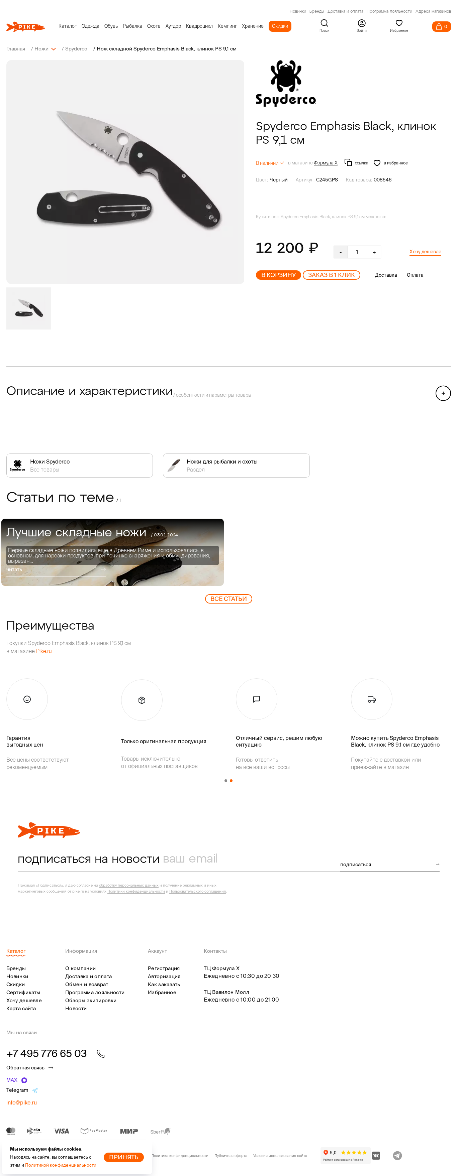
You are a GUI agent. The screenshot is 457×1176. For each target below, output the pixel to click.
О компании (80, 968)
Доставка (386, 275)
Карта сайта (21, 1008)
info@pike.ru (21, 1102)
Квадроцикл (199, 26)
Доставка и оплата (345, 12)
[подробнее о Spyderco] (286, 83)
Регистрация (164, 968)
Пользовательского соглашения (197, 891)
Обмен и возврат (86, 984)
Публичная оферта (230, 1156)
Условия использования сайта (280, 1156)
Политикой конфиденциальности (60, 1165)
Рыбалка (132, 26)
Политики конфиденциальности (136, 891)
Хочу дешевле (425, 251)
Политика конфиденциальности (179, 1156)
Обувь (111, 26)
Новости (76, 1008)
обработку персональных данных (129, 885)
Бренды (316, 12)
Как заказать (164, 984)
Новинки (298, 12)
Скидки (280, 26)
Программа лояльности (389, 12)
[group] (125, 172)
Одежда (90, 26)
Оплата (415, 275)
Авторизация (164, 976)
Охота (154, 26)
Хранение (253, 26)
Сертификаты (23, 992)
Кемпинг (227, 26)
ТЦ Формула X (222, 968)
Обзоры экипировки (90, 1000)
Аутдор (173, 26)
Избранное (162, 992)
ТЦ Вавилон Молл (226, 992)
